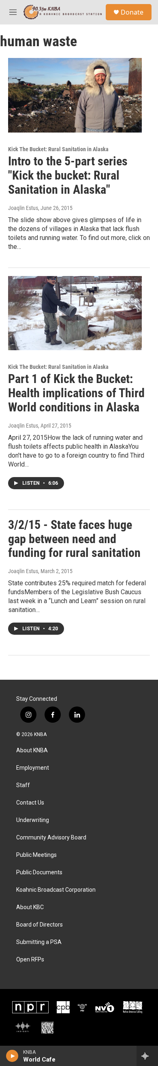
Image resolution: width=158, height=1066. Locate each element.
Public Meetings (36, 855)
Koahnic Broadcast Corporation (56, 890)
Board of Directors (39, 925)
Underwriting (32, 820)
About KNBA (32, 750)
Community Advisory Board (51, 838)
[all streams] (147, 1056)
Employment (32, 768)
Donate (132, 12)
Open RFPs (30, 960)
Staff (23, 785)
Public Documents (39, 872)
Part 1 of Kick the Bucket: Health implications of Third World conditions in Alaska (76, 393)
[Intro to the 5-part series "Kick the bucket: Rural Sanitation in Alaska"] (75, 95)
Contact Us (30, 803)
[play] (12, 1056)
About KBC (30, 907)
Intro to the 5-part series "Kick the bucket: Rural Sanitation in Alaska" (68, 175)
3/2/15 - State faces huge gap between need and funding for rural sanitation (74, 539)
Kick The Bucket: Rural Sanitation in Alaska (58, 149)
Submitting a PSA (39, 942)
